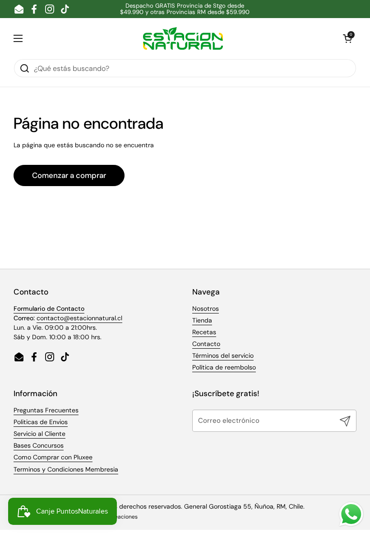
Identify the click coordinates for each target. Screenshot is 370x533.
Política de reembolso (224, 367)
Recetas (204, 332)
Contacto (206, 344)
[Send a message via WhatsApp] (351, 514)
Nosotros (205, 308)
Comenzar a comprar (69, 175)
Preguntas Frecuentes (46, 410)
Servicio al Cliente (39, 434)
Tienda (202, 320)
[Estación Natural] (183, 38)
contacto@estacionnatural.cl (79, 318)
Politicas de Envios (41, 422)
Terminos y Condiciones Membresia (66, 469)
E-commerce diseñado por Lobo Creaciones (80, 516)
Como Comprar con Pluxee (53, 457)
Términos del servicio (223, 355)
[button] (347, 38)
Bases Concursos (39, 445)
